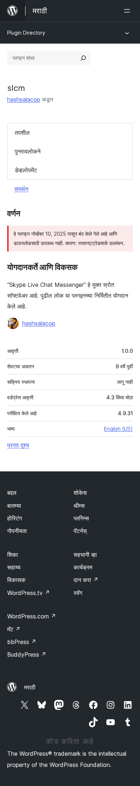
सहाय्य (13, 567)
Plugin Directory (26, 33)
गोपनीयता (17, 530)
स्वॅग (78, 592)
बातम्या (14, 505)
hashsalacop (23, 99)
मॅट (13, 629)
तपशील (22, 132)
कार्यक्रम (83, 567)
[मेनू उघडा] (128, 11)
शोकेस (80, 492)
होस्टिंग (14, 518)
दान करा (86, 579)
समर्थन (21, 188)
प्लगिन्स (81, 518)
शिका (12, 554)
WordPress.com (31, 616)
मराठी (30, 687)
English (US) (118, 429)
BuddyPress (26, 654)
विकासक (16, 579)
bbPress (21, 641)
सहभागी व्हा (85, 554)
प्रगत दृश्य (18, 445)
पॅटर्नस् (80, 530)
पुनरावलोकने (28, 151)
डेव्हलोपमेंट (26, 170)
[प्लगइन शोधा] (83, 58)
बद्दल (12, 492)
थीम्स (79, 505)
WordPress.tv (28, 592)
